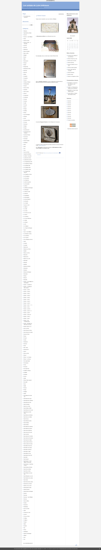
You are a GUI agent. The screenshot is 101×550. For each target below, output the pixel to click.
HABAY (69, 87)
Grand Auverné (26, 129)
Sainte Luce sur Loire (27, 485)
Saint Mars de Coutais (28, 447)
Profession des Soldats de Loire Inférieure (72, 84)
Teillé (25, 510)
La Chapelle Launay (27, 169)
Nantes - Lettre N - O (27, 310)
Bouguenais (26, 66)
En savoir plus (75, 548)
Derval (25, 106)
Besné (25, 57)
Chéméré (25, 89)
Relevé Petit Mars (71, 72)
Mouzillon (25, 279)
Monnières (26, 268)
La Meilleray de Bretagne (28, 187)
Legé (25, 229)
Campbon (25, 76)
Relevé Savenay (71, 62)
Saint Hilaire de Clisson (28, 428)
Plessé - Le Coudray (27, 357)
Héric (25, 144)
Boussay (25, 70)
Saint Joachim (26, 434)
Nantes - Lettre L (27, 306)
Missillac (25, 264)
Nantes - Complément (28, 284)
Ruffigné (25, 391)
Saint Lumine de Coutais (28, 443)
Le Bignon (25, 206)
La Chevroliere (26, 178)
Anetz (25, 38)
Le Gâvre (25, 214)
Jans (25, 150)
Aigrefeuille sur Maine (27, 32)
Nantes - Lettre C (27, 293)
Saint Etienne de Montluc (28, 415)
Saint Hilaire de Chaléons (28, 426)
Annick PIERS (70, 93)
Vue (24, 539)
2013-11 (69, 114)
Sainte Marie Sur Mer (27, 487)
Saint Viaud (26, 479)
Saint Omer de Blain (27, 469)
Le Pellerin (26, 222)
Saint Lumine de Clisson (28, 441)
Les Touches (26, 237)
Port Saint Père (26, 368)
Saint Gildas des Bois (27, 420)
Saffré (25, 393)
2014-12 (69, 108)
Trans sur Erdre (27, 516)
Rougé (25, 389)
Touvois (25, 514)
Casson (25, 80)
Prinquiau (25, 374)
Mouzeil (25, 277)
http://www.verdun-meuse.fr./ (73, 128)
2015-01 (69, 106)
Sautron (25, 493)
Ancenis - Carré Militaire (28, 36)
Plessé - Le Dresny (27, 359)
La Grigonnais (26, 180)
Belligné (25, 55)
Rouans (25, 387)
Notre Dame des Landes (28, 332)
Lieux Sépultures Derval (28, 239)
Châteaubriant (26, 83)
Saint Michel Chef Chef (28, 455)
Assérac (25, 45)
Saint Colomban (26, 404)
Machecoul (26, 247)
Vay (24, 527)
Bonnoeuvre (26, 60)
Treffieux (25, 518)
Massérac (25, 254)
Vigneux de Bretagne (27, 533)
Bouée (25, 64)
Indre (25, 146)
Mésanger (25, 260)
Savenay (25, 495)
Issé (24, 148)
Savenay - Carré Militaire (28, 497)
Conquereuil (26, 95)
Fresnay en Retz (27, 120)
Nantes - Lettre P (27, 312)
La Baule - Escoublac (27, 155)
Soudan (25, 502)
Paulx (25, 345)
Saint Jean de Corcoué (28, 432)
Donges (25, 108)
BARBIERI (70, 90)
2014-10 (69, 110)
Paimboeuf (26, 341)
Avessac (25, 47)
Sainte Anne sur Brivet (28, 483)
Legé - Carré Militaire (27, 231)
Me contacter (72, 35)
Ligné (25, 241)
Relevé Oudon (70, 74)
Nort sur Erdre (26, 328)
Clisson (25, 93)
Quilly (25, 378)
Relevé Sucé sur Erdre (72, 60)
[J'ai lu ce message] (99, 548)
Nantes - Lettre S (27, 316)
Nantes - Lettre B (27, 291)
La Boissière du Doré (27, 159)
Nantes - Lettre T (27, 318)
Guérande (25, 138)
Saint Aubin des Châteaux (28, 400)
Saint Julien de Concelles (28, 436)
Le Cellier (25, 208)
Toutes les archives (71, 120)
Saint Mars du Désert (27, 449)
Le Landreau (26, 216)
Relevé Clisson (41, 15)
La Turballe (26, 203)
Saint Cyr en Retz (27, 406)
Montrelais (26, 273)
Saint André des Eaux (27, 398)
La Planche (26, 193)
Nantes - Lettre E (27, 297)
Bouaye (25, 62)
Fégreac (25, 116)
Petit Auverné (26, 349)
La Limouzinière (26, 183)
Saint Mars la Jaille (27, 451)
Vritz (24, 537)
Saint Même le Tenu (27, 453)
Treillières (25, 520)
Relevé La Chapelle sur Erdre (73, 76)
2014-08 (69, 112)
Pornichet (25, 366)
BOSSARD (70, 82)
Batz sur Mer (26, 53)
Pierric (25, 351)
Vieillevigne (26, 531)
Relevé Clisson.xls (42, 145)
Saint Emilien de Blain (27, 408)
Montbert (25, 270)
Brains (25, 74)
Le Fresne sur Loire (27, 212)
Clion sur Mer (26, 91)
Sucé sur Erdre (26, 508)
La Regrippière (26, 195)
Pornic (25, 364)
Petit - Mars (26, 347)
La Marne (25, 185)
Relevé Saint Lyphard (27, 380)
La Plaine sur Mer (27, 191)
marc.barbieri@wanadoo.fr (28, 543)
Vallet (25, 523)
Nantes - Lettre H (27, 303)
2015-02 (69, 104)
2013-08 (69, 118)
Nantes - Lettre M (27, 308)
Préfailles (25, 372)
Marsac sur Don (27, 252)
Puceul (25, 376)
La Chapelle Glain (27, 165)
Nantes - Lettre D (27, 295)
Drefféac (25, 110)
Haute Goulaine (26, 140)
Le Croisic (25, 210)
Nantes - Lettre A (27, 289)
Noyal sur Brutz (26, 334)
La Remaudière (26, 197)
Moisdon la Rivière (27, 266)
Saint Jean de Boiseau (28, 430)
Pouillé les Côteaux (27, 370)
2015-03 (69, 102)
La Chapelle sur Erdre (28, 174)
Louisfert (25, 243)
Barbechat (26, 49)
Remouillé (25, 382)
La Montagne (26, 189)
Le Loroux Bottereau (27, 218)
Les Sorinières (26, 235)
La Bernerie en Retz (27, 157)
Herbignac (26, 142)
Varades (25, 525)
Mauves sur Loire (27, 258)
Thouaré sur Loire (27, 512)
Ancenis (25, 34)
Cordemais (26, 97)
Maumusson (26, 256)
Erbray (25, 112)
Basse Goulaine (27, 51)
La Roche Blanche (27, 199)
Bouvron (25, 72)
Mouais (25, 275)
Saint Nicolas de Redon (28, 467)
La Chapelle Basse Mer (28, 161)
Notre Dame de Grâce (28, 330)
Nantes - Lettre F (27, 299)
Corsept (25, 99)
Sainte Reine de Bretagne (28, 491)
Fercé (25, 118)
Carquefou (26, 78)
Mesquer (25, 262)
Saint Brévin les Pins (27, 402)
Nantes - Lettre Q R (27, 314)
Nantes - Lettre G (27, 301)
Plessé (25, 355)
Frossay (25, 122)
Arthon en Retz (26, 40)
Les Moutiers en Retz (27, 233)
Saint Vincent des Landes (28, 481)
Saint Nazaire (26, 459)
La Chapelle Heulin (27, 167)
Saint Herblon (26, 424)
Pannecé (25, 343)
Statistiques (26, 506)
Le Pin (25, 224)
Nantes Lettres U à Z (27, 326)
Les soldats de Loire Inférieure (36, 5)
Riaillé (25, 385)
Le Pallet (25, 220)
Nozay (25, 336)
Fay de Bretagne (27, 114)
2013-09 (69, 116)
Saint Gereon (26, 418)
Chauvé (25, 85)
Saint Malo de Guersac (28, 445)
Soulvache (26, 504)
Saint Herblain (26, 422)
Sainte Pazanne (26, 489)
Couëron (25, 101)
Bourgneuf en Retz (27, 68)
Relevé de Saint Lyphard (72, 67)
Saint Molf (25, 457)
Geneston (25, 124)
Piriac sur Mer (26, 353)
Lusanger (25, 245)
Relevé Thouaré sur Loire (72, 58)
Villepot (25, 535)
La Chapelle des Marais (28, 163)
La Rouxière (26, 201)
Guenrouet (26, 136)
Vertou (25, 529)
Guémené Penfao (27, 134)
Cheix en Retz (26, 87)
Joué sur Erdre (26, 152)
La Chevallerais (26, 176)
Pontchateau (26, 362)
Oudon (25, 339)
